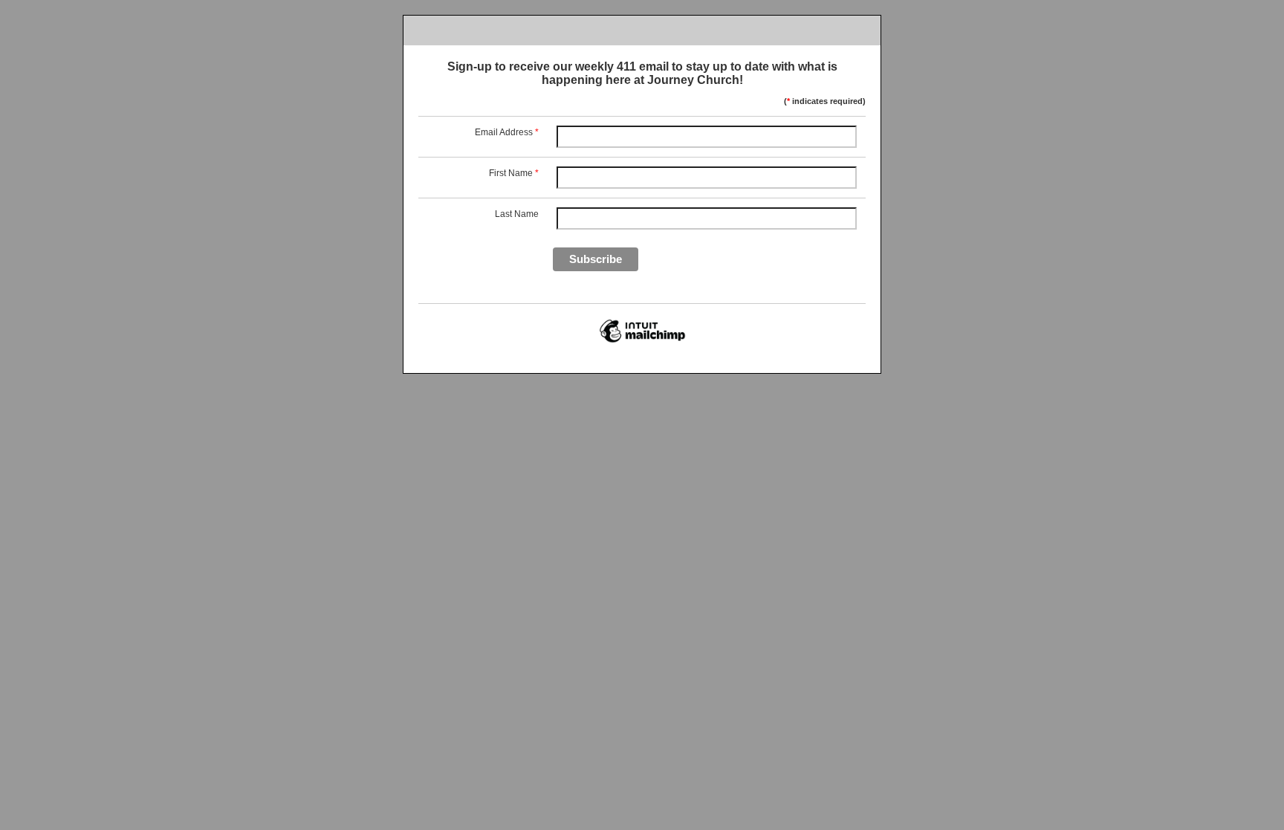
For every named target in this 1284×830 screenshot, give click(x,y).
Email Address (507, 132)
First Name (514, 173)
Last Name (517, 214)
